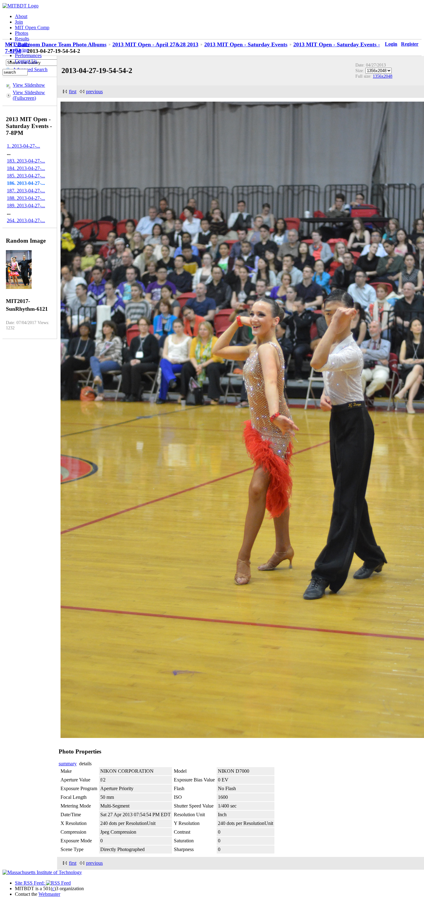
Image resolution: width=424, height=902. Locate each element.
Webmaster (49, 894)
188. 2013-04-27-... (26, 198)
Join (19, 22)
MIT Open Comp (32, 27)
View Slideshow (29, 85)
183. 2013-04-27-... (26, 160)
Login (391, 44)
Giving (22, 50)
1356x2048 (382, 76)
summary (68, 763)
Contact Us (26, 61)
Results (22, 38)
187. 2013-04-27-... (26, 190)
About (21, 16)
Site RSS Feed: (30, 883)
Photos (21, 33)
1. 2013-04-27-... (23, 146)
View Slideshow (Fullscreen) (29, 95)
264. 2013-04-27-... (26, 220)
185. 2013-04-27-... (26, 175)
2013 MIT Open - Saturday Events (245, 44)
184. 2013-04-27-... (26, 168)
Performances (28, 55)
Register (409, 44)
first (72, 91)
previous (94, 91)
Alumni (22, 44)
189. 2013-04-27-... (26, 205)
